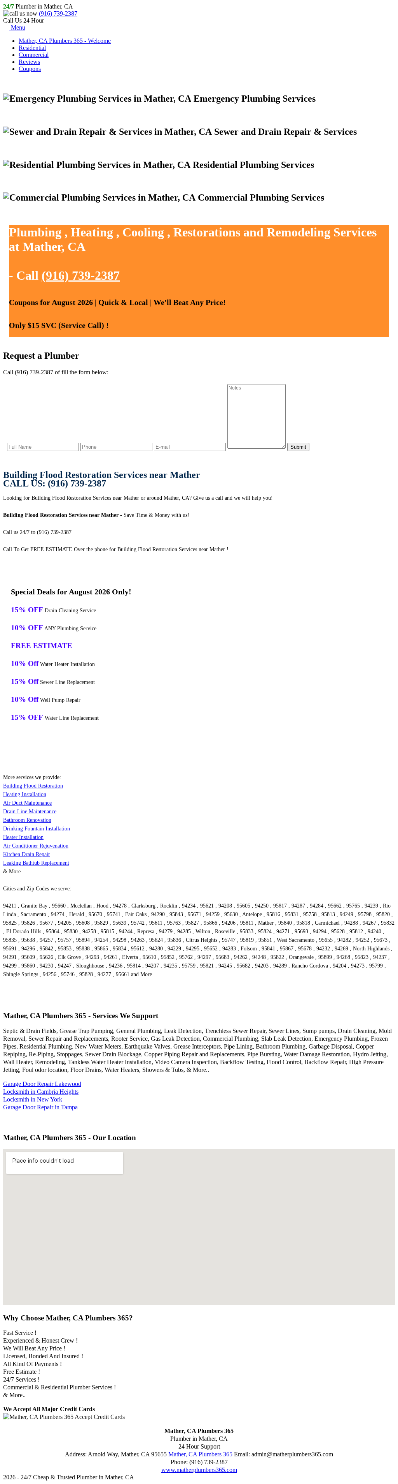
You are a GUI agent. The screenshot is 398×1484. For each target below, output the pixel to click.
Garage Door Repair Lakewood (42, 1083)
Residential (32, 47)
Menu (17, 27)
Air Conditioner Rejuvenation (35, 846)
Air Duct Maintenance (27, 803)
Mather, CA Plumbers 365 (200, 1454)
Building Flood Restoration (33, 786)
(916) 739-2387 (58, 13)
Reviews (29, 61)
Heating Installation (24, 794)
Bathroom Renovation (27, 820)
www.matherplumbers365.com (199, 1469)
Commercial (34, 54)
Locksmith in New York (32, 1099)
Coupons (30, 68)
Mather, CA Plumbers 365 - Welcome (65, 40)
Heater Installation (23, 837)
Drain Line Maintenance (29, 811)
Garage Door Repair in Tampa (40, 1107)
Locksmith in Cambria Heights (41, 1091)
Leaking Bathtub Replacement (36, 863)
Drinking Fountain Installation (36, 829)
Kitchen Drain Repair (26, 854)
